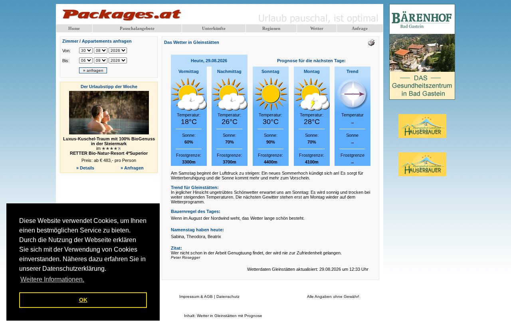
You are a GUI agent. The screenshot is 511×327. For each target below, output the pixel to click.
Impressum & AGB (196, 296)
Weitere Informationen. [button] (52, 279)
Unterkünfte (214, 28)
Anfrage (360, 28)
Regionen (271, 28)
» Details (85, 167)
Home (74, 28)
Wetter (316, 28)
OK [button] (83, 300)
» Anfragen (133, 167)
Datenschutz (228, 296)
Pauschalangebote (137, 28)
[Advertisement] (109, 195)
